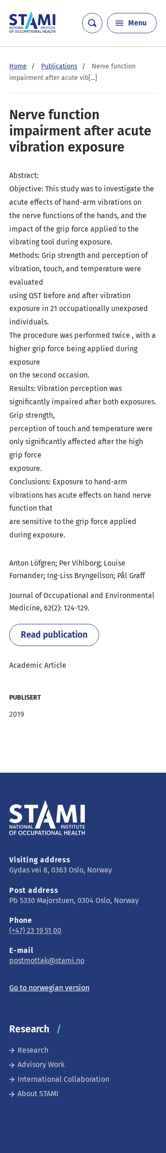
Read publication (54, 634)
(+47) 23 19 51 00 (35, 930)
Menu (137, 22)
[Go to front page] (32, 30)
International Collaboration (63, 1079)
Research (33, 1050)
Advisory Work (41, 1064)
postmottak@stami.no (46, 960)
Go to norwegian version (49, 987)
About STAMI (38, 1093)
